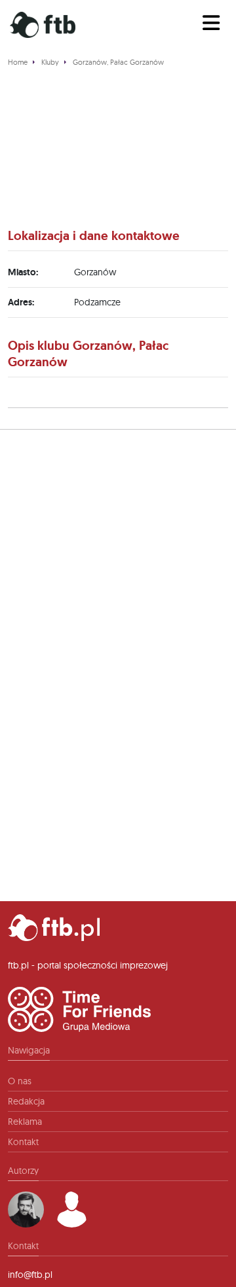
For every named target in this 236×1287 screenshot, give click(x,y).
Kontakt (23, 1142)
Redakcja (26, 1101)
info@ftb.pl (30, 1274)
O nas (19, 1081)
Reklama (25, 1121)
